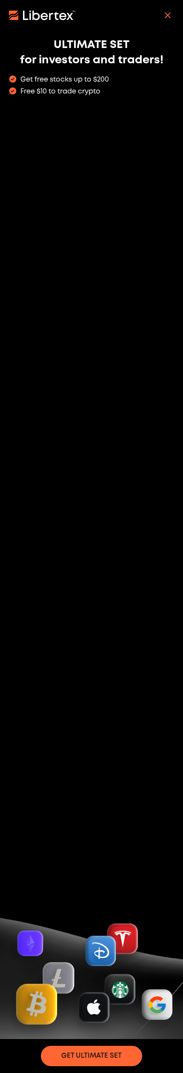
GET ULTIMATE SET (91, 1056)
